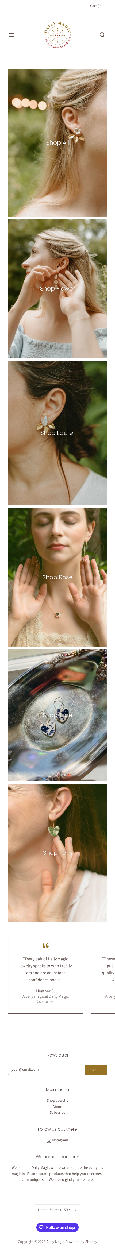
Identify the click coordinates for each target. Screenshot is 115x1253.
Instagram (59, 1140)
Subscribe (57, 1112)
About (58, 1106)
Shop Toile (57, 715)
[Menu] (11, 35)
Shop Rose (58, 577)
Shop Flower (57, 288)
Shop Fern (57, 853)
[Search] (102, 35)
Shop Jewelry (57, 1100)
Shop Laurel (58, 433)
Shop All (57, 142)
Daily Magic (55, 1241)
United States (55, 1210)
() (96, 6)
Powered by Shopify (81, 1241)
